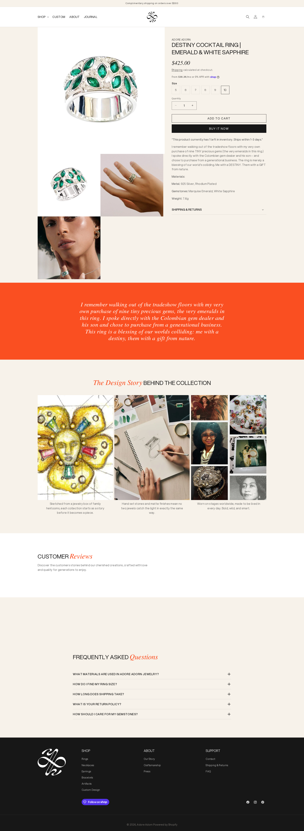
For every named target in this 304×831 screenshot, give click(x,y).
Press (147, 771)
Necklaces (88, 765)
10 (225, 90)
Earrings (86, 771)
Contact (210, 759)
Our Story (149, 759)
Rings (85, 759)
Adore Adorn (145, 824)
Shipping (177, 70)
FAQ (208, 771)
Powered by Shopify (165, 824)
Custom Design (91, 790)
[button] (43, 17)
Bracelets (87, 777)
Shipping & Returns (217, 765)
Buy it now (219, 128)
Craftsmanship (152, 765)
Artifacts (87, 783)
